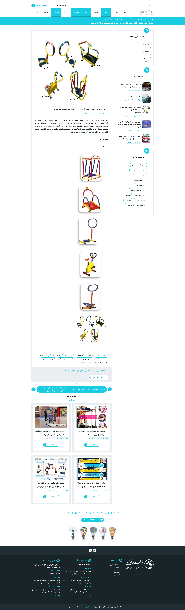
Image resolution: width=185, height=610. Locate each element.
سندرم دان (146, 54)
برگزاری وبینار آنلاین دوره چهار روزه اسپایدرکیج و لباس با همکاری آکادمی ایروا (129, 124)
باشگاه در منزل (78, 355)
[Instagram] (94, 550)
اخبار (127, 100)
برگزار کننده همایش (139, 180)
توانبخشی (128, 195)
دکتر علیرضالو (44, 355)
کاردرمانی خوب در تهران (48, 359)
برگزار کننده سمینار (140, 175)
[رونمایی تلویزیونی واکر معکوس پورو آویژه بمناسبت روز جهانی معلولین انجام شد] (51, 417)
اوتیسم (147, 48)
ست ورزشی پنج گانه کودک (84, 359)
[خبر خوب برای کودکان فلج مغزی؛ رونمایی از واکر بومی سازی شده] (146, 87)
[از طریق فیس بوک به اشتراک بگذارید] (98, 377)
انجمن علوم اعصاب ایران (138, 165)
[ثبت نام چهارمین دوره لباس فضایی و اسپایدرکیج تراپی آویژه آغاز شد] (92, 417)
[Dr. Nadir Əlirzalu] (146, 98)
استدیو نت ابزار (68, 607)
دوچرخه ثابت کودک (101, 359)
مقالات (126, 90)
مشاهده (93, 445)
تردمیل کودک (67, 355)
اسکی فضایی (90, 355)
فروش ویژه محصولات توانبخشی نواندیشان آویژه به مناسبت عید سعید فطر (130, 110)
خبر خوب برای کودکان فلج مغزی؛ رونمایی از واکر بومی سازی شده (130, 85)
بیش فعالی (146, 51)
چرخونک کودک (55, 355)
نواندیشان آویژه (86, 362)
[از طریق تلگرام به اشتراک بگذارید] (90, 377)
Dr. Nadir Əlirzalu (134, 96)
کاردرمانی (129, 205)
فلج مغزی (146, 58)
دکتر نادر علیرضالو (88, 113)
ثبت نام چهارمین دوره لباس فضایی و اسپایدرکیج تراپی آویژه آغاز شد (129, 137)
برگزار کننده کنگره (140, 185)
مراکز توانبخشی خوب (101, 362)
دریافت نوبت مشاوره (41, 5)
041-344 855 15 (61, 5)
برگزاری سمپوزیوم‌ (140, 195)
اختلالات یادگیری (144, 44)
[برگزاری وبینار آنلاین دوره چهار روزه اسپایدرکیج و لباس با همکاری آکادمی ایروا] (146, 126)
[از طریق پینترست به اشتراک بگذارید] (94, 377)
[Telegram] (90, 550)
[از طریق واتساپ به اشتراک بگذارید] (105, 377)
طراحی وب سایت (85, 607)
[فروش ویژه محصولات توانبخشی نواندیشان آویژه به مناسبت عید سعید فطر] (146, 111)
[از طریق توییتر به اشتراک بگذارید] (101, 377)
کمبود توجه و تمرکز (143, 61)
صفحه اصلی (148, 19)
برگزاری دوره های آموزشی (138, 190)
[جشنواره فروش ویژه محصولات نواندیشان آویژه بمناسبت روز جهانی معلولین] (92, 469)
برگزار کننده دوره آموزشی (138, 170)
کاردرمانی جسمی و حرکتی (65, 359)
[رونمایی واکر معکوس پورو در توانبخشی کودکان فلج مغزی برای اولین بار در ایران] (51, 469)
